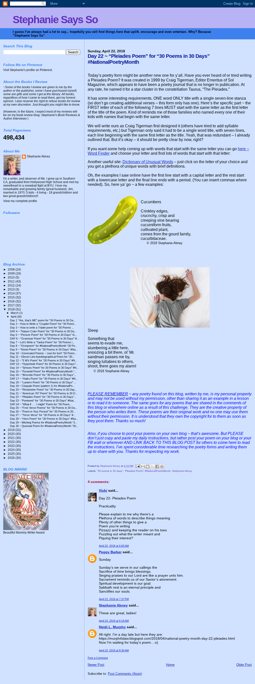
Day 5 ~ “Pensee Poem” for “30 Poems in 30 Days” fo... (43, 334)
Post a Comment (98, 657)
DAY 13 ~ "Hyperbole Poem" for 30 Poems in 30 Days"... (44, 363)
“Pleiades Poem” (134, 471)
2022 (11, 441)
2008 (11, 269)
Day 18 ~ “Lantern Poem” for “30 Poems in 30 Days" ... (43, 382)
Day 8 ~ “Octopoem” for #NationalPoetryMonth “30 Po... (43, 345)
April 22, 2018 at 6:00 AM (114, 545)
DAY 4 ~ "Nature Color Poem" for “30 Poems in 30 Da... (43, 331)
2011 (11, 281)
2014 (11, 293)
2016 (11, 301)
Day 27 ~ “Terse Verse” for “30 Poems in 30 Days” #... (42, 414)
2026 (11, 457)
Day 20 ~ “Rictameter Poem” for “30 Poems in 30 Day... (43, 389)
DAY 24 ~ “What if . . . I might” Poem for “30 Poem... (41, 404)
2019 (11, 429)
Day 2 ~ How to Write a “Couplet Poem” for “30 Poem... (43, 323)
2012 (11, 285)
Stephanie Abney (182, 471)
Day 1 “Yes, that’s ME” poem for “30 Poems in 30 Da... (42, 320)
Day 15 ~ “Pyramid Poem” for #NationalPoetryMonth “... (43, 371)
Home (170, 665)
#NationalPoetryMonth (158, 471)
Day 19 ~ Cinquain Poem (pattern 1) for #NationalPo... (42, 385)
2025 (11, 453)
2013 (11, 289)
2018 (11, 309)
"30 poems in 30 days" (110, 471)
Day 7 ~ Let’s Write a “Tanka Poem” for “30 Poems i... (42, 342)
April (14, 316)
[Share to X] (152, 466)
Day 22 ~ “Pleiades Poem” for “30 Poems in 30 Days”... (43, 396)
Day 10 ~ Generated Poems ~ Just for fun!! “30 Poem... (43, 353)
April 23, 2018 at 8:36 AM (114, 650)
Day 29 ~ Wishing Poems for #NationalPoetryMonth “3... (43, 422)
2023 (11, 445)
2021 (11, 437)
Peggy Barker (110, 552)
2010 (11, 277)
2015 (11, 297)
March (15, 312)
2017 (11, 305)
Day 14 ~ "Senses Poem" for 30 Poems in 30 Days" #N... (44, 367)
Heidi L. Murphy (112, 627)
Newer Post (96, 665)
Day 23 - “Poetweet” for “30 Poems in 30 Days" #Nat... (43, 400)
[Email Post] (137, 466)
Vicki (103, 490)
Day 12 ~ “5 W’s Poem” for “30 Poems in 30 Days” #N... (43, 360)
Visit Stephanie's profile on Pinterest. (28, 70)
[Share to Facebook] (157, 466)
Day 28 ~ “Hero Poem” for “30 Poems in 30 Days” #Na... (44, 418)
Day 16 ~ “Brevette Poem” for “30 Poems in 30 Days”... (43, 374)
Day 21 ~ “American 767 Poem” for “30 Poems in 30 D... (43, 393)
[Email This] (142, 466)
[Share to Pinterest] (161, 466)
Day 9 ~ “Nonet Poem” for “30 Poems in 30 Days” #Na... (44, 349)
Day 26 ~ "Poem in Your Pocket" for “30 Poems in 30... (42, 411)
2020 (11, 433)
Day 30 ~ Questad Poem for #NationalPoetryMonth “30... (44, 425)
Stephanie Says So (55, 19)
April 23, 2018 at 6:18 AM (114, 620)
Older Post (244, 665)
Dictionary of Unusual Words (148, 162)
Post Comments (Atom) (125, 674)
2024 (11, 449)
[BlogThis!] (147, 466)
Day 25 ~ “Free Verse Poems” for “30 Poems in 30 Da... (43, 407)
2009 (11, 273)
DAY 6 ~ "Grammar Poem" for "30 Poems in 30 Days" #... (44, 338)
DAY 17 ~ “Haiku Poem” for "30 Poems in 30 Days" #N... (44, 378)
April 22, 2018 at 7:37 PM (114, 599)
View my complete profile (20, 201)
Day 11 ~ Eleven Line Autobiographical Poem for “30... (42, 356)
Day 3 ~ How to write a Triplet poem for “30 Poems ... (42, 327)
